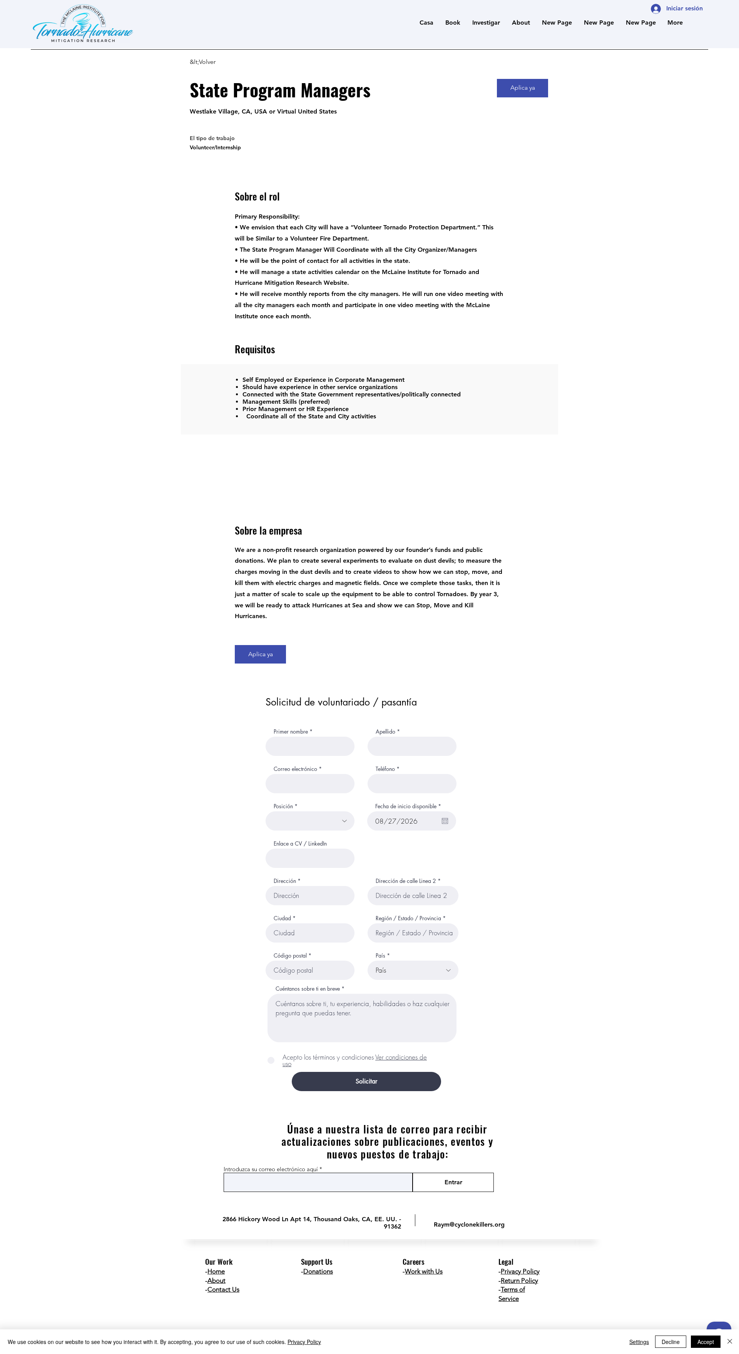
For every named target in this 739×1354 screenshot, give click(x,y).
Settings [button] (639, 1342)
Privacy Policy (520, 1271)
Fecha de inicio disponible (409, 806)
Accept (705, 1342)
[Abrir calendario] (445, 821)
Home (216, 1271)
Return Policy (519, 1280)
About (216, 1280)
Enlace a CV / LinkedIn (300, 843)
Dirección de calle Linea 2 (406, 881)
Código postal (290, 955)
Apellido (385, 731)
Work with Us (424, 1271)
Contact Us (223, 1289)
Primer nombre (291, 731)
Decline (671, 1342)
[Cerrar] (729, 1342)
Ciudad (282, 918)
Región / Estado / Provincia (408, 918)
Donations (318, 1271)
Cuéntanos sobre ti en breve (308, 988)
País (380, 955)
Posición (283, 806)
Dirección (285, 881)
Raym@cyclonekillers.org (469, 1224)
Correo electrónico (295, 769)
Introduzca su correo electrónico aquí (271, 1169)
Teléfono (385, 769)
